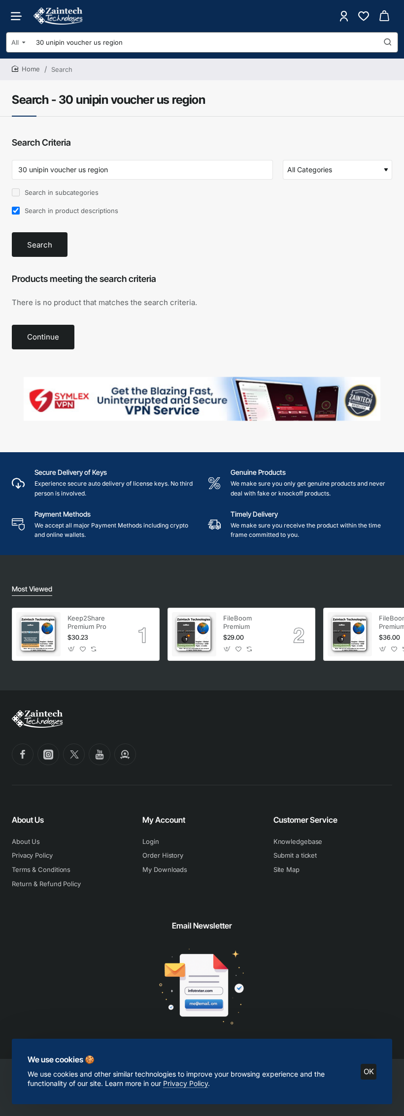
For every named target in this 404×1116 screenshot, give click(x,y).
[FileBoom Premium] (194, 634)
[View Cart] (384, 16)
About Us (28, 820)
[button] (71, 649)
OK (369, 1071)
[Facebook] (23, 754)
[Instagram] (48, 754)
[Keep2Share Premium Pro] (38, 634)
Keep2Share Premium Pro (86, 622)
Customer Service (305, 820)
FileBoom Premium (237, 622)
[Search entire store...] (388, 42)
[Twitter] (74, 754)
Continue (43, 336)
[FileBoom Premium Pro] (350, 634)
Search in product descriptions (70, 211)
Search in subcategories (61, 192)
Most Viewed (32, 589)
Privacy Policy (185, 1083)
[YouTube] (99, 754)
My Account (163, 820)
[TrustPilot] (125, 754)
